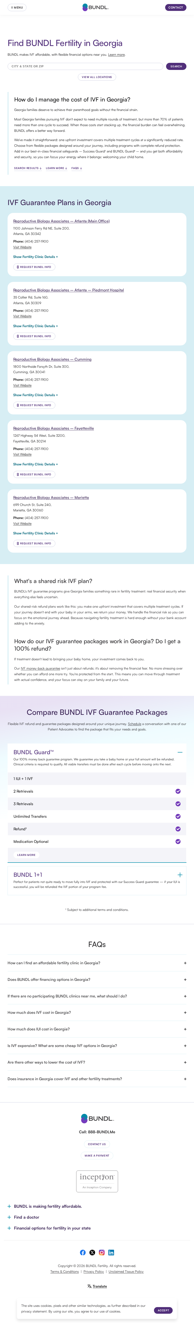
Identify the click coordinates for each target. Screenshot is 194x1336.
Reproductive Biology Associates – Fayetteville (53, 428)
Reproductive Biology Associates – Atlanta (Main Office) (61, 221)
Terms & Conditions (64, 1271)
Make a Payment (97, 1155)
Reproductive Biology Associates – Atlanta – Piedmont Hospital (68, 290)
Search (176, 66)
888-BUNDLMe (101, 1131)
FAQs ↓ (76, 168)
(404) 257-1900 (36, 241)
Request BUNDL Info (35, 267)
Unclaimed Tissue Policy (126, 1271)
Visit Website (22, 247)
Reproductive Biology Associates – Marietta (51, 497)
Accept (163, 1310)
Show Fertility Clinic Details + (35, 257)
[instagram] (102, 1252)
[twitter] (92, 1252)
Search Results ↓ (28, 168)
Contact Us (97, 1144)
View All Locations (97, 77)
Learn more (116, 54)
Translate (100, 1286)
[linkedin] (111, 1252)
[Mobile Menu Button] (17, 7)
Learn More (26, 855)
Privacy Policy (94, 1271)
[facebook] (83, 1252)
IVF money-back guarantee (40, 668)
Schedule (134, 724)
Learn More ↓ (56, 168)
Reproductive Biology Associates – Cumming (52, 359)
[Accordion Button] (180, 752)
